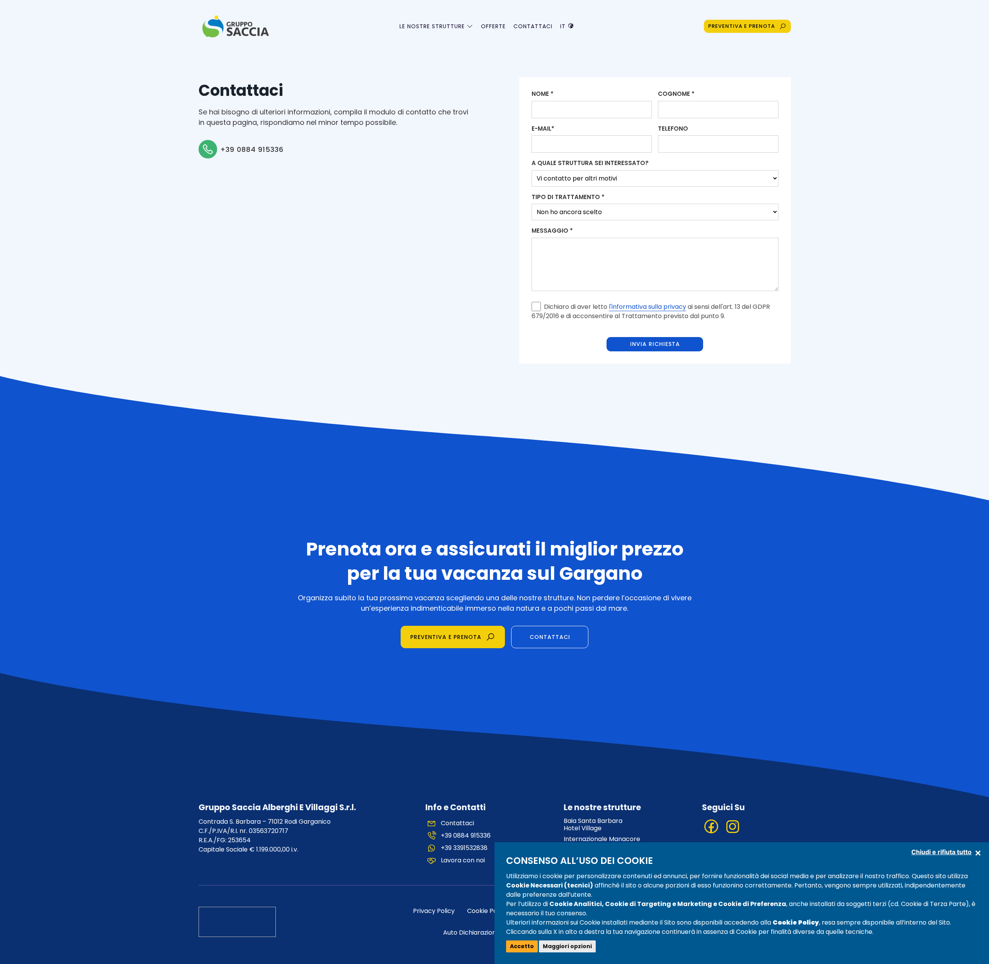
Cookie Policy (487, 910)
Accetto (522, 946)
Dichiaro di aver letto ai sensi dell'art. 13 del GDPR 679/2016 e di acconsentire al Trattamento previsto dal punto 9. (651, 311)
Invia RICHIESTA (655, 344)
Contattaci (532, 26)
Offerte (493, 26)
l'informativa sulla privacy (647, 306)
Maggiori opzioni (567, 946)
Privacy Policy (434, 910)
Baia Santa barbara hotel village (593, 824)
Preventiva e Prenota (445, 637)
